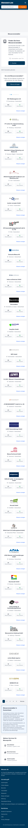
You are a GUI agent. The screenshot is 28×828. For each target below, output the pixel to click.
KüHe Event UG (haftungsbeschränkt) (14, 530)
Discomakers (14, 304)
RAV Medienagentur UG (14, 99)
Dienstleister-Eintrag (6, 801)
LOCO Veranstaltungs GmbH (14, 429)
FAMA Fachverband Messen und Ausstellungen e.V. (14, 804)
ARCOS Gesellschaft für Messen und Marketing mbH (14, 177)
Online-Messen (5, 785)
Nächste (22, 701)
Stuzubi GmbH (14, 505)
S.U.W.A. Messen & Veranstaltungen (14, 379)
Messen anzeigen (20, 110)
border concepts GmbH (14, 203)
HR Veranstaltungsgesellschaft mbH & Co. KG (14, 228)
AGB (2, 816)
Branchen (3, 788)
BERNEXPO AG (14, 683)
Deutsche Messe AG (14, 254)
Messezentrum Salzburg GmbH (14, 633)
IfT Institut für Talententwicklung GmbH (14, 124)
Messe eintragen (15, 84)
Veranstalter (4, 790)
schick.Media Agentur (14, 658)
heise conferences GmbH (14, 279)
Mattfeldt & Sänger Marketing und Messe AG (14, 151)
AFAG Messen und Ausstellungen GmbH (14, 556)
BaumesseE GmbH (14, 581)
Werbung (3, 798)
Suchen (23, 7)
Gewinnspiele (4, 782)
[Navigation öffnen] (25, 2)
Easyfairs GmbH (14, 329)
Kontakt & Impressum (6, 811)
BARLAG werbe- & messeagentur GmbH (14, 479)
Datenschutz (4, 814)
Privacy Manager (5, 819)
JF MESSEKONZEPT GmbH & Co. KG (14, 404)
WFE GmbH (14, 354)
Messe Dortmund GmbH (14, 454)
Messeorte (3, 793)
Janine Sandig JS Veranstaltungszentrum (14, 607)
